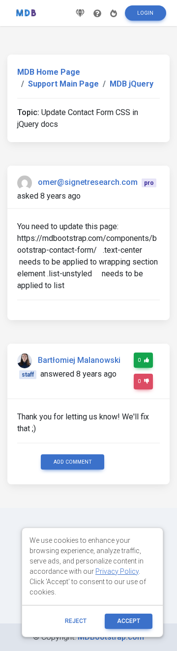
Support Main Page (63, 84)
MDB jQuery (131, 84)
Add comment (73, 462)
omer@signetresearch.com (88, 182)
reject (76, 621)
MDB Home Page (48, 72)
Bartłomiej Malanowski (79, 360)
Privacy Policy (117, 571)
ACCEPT (128, 621)
